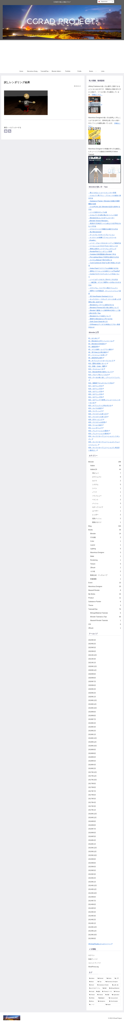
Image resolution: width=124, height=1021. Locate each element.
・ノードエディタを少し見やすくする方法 (103, 279)
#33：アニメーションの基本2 (98, 433)
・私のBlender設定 (95, 232)
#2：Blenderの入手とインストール (100, 341)
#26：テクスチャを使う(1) (97, 414)
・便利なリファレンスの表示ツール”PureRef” (104, 271)
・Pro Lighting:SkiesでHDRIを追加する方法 (103, 257)
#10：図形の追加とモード (97, 363)
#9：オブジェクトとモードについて (100, 360)
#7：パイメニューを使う (97, 355)
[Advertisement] (62, 54)
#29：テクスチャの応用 (96, 422)
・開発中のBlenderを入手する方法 (100, 319)
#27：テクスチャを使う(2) (97, 417)
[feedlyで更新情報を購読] (5, 131)
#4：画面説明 (93, 346)
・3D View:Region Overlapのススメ (100, 296)
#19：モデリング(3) (95, 391)
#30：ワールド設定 (95, 425)
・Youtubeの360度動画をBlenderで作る (102, 254)
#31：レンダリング (95, 428)
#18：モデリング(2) (95, 389)
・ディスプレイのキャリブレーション (101, 235)
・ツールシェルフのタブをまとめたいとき (103, 246)
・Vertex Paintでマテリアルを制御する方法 (103, 268)
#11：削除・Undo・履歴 (96, 366)
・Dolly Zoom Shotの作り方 (98, 321)
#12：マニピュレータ (95, 369)
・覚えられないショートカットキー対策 (102, 192)
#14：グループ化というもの (98, 374)
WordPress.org (93, 967)
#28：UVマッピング (95, 419)
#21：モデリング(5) (95, 397)
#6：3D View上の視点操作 (97, 352)
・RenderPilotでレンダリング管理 (100, 251)
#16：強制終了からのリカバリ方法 (100, 383)
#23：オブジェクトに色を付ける (99, 405)
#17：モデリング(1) (95, 386)
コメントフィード (94, 963)
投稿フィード (93, 959)
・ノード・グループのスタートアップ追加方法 (104, 243)
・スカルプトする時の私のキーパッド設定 (103, 215)
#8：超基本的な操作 (95, 358)
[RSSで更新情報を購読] (9, 131)
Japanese (103, 1)
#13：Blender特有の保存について (100, 372)
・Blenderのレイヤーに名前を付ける (101, 305)
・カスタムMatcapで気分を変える (100, 260)
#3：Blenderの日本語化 (96, 344)
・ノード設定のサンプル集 (97, 212)
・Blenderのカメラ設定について (99, 316)
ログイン (91, 955)
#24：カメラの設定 (95, 408)
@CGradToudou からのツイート (99, 944)
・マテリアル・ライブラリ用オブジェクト (103, 288)
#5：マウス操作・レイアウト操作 (100, 349)
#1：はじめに (93, 338)
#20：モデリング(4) (95, 394)
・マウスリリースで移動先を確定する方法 (103, 229)
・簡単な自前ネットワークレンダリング (102, 249)
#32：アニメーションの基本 (98, 431)
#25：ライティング (95, 411)
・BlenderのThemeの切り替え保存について (103, 307)
